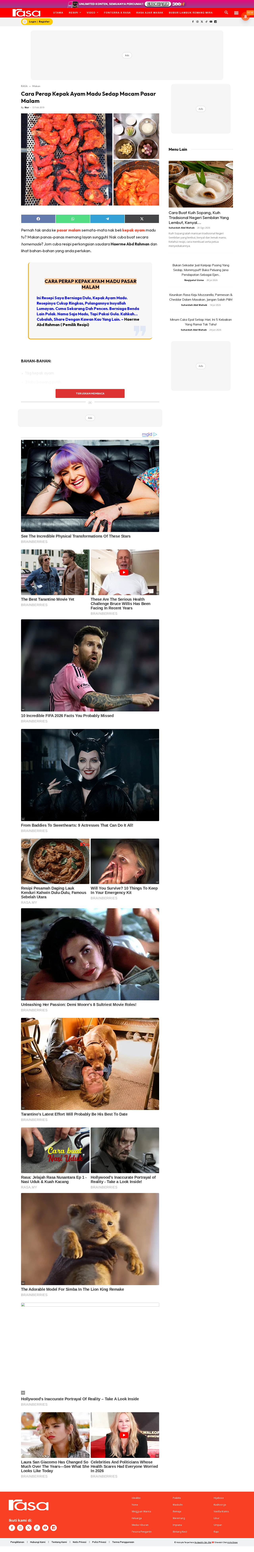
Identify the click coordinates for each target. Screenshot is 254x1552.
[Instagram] (197, 22)
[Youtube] (211, 22)
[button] (226, 12)
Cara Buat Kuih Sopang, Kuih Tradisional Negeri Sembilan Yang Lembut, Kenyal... (199, 217)
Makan (36, 86)
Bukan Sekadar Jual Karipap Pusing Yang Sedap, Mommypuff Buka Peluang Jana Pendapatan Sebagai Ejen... (200, 270)
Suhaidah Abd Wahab (181, 227)
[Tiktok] (206, 22)
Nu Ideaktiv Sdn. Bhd (202, 1542)
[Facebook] (192, 22)
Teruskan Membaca (90, 393)
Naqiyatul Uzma (194, 280)
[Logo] (26, 12)
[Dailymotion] (215, 22)
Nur (27, 107)
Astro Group (232, 1542)
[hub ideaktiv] (236, 11)
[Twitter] (202, 22)
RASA (24, 86)
